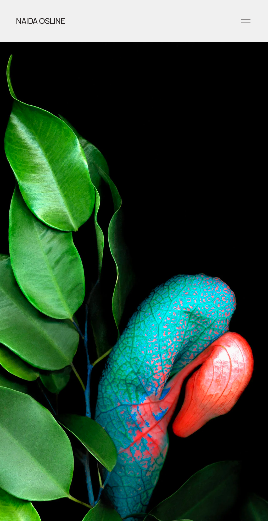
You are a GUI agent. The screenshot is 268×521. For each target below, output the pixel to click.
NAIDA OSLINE (40, 20)
